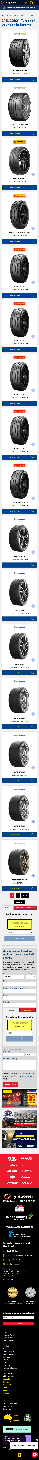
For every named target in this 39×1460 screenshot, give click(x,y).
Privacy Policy (13, 1076)
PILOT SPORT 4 (19, 556)
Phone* (15, 988)
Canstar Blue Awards (10, 1403)
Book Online (8, 1385)
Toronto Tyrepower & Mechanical (21, 7)
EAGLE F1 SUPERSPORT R (19, 125)
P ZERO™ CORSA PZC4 (20, 502)
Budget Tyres (7, 1406)
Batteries (6, 1362)
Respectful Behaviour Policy (11, 1450)
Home (6, 15)
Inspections (6, 1365)
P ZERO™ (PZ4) (19, 286)
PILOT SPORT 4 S (19, 610)
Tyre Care (6, 1343)
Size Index (6, 1401)
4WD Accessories (9, 1360)
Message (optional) (10, 1059)
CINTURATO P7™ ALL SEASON (19, 233)
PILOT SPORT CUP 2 (19, 718)
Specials (6, 1379)
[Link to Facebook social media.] (19, 1455)
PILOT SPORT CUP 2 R (19, 880)
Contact (6, 1382)
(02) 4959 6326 (13, 1260)
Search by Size (8, 1338)
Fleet (5, 1387)
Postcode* (7, 1002)
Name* (6, 981)
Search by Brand (8, 1340)
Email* (5, 995)
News (5, 1390)
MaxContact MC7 (19, 179)
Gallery (6, 1393)
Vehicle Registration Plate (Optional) (12, 1050)
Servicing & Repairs (10, 1368)
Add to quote (15, 79)
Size (4, 974)
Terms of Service (27, 1076)
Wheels (6, 1349)
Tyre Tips (6, 1346)
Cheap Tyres (7, 1409)
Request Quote (10, 1084)
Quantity (29, 974)
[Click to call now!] (26, 2)
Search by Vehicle (9, 1335)
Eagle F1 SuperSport (19, 71)
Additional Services (9, 1376)
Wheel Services (8, 1373)
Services (6, 1357)
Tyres (5, 1332)
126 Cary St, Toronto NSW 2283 (20, 1255)
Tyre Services (7, 1371)
